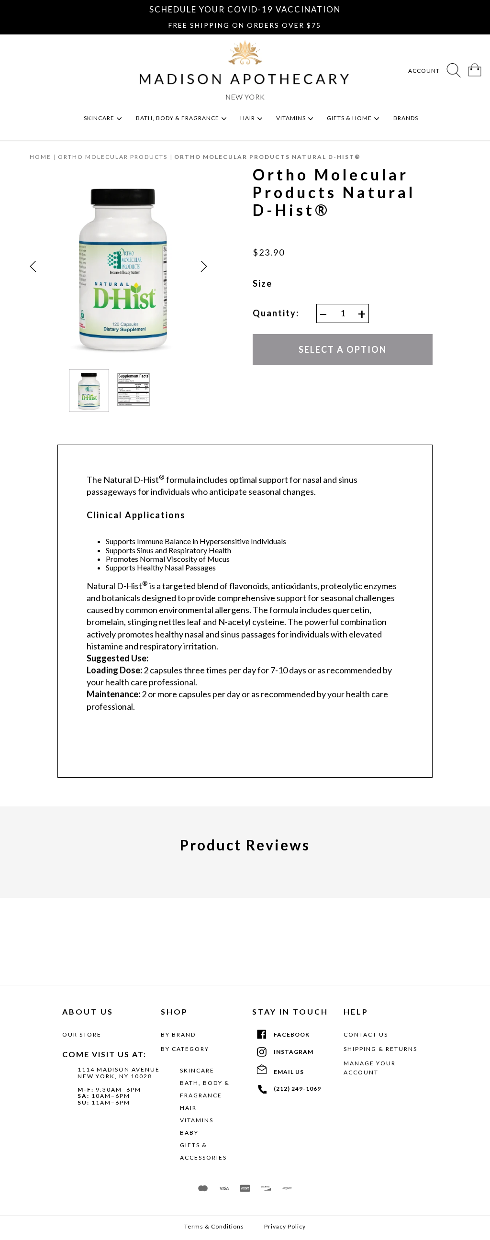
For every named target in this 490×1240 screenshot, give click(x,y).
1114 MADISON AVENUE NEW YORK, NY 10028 (119, 1073)
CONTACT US (366, 1034)
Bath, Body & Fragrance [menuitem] (178, 118)
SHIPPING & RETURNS (380, 1048)
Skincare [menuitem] (100, 118)
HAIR (188, 1107)
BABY (189, 1132)
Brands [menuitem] (406, 118)
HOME (40, 156)
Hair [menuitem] (248, 118)
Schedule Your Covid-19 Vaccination (245, 9)
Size (262, 283)
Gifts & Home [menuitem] (350, 118)
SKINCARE (197, 1070)
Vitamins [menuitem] (291, 118)
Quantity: (276, 313)
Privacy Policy (285, 1226)
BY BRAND (178, 1034)
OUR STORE (81, 1034)
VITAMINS (196, 1120)
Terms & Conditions (214, 1226)
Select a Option (343, 349)
